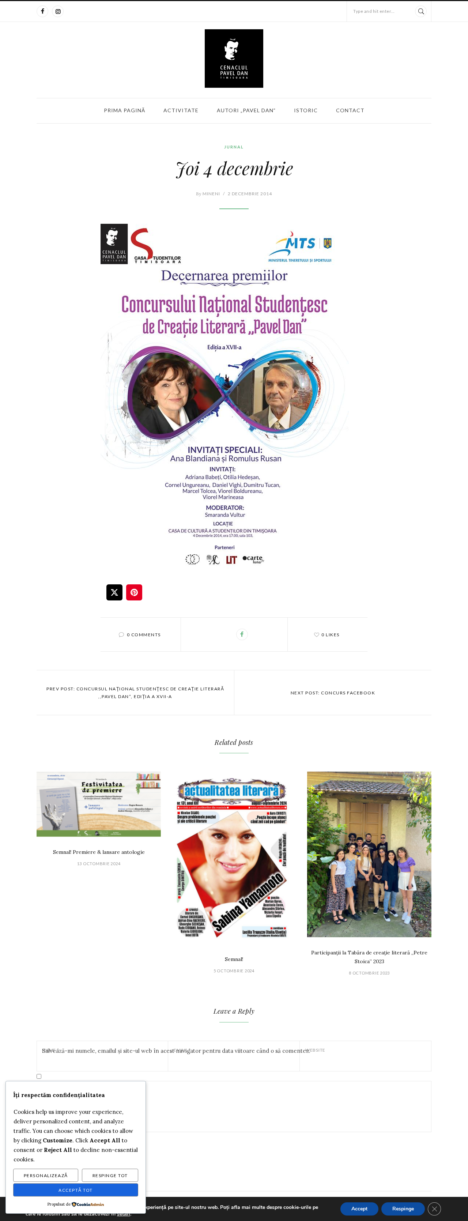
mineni (208, 193)
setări (123, 1214)
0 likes (330, 634)
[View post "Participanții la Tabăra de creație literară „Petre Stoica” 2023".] (369, 854)
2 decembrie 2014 (250, 193)
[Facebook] (42, 11)
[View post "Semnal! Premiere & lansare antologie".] (99, 804)
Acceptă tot (75, 1190)
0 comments (144, 634)
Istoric (306, 110)
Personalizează (46, 1175)
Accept (359, 1208)
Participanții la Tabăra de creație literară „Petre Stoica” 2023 (369, 957)
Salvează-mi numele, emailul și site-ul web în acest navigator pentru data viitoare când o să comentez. (176, 1050)
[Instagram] (58, 11)
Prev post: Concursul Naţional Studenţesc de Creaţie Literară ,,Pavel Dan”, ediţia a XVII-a (135, 692)
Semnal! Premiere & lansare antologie (99, 852)
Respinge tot (110, 1175)
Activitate (181, 110)
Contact (350, 110)
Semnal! (234, 959)
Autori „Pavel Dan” (246, 110)
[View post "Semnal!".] (234, 858)
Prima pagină (124, 110)
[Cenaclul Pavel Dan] (234, 58)
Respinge (403, 1208)
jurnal (234, 146)
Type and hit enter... (374, 11)
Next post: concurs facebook (333, 693)
